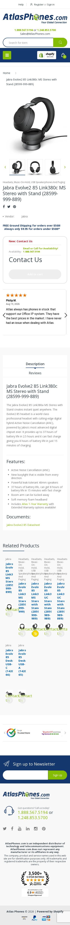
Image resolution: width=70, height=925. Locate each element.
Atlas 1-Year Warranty (34, 504)
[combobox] (35, 42)
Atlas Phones (15, 911)
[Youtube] (19, 828)
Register (38, 4)
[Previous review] (4, 315)
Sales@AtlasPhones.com (35, 33)
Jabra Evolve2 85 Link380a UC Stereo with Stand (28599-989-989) (50, 601)
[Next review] (66, 315)
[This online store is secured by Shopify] (46, 55)
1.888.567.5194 (23, 30)
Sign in (51, 4)
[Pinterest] (14, 206)
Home (6, 73)
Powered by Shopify (50, 911)
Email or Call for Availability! (40, 248)
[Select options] (35, 633)
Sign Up (57, 775)
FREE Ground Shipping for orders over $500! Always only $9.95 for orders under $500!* (31, 227)
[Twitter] (8, 206)
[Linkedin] (27, 828)
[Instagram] (36, 828)
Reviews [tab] (35, 373)
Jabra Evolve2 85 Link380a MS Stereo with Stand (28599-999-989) (37, 601)
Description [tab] (35, 364)
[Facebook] (4, 206)
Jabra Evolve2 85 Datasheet (23, 525)
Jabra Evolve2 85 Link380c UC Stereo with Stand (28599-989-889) (63, 601)
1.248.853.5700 (46, 30)
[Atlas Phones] (35, 18)
